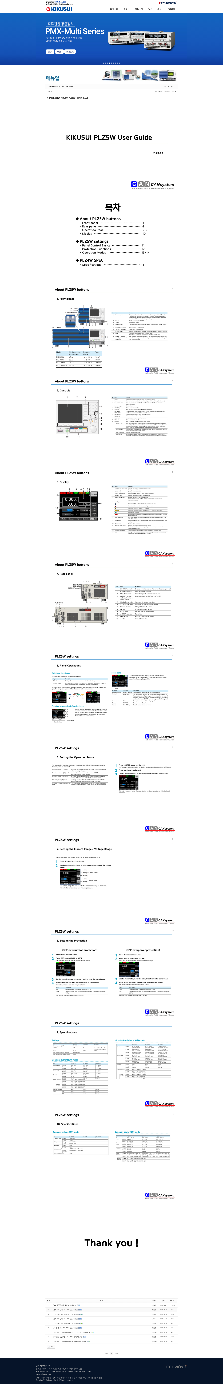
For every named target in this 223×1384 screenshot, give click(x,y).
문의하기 (171, 9)
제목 (101, 1300)
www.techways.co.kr (43, 1374)
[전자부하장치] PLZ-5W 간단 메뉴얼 (60, 86)
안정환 (50, 91)
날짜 (163, 1300)
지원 (159, 9)
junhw (154, 1319)
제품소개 (139, 9)
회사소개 (114, 9)
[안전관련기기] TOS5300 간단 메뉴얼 (66, 1323)
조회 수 (172, 1300)
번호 (48, 1300)
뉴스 (150, 9)
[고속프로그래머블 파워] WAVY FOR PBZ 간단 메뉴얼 (71, 1332)
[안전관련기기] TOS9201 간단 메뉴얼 (66, 1314)
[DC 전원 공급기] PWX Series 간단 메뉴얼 (67, 1337)
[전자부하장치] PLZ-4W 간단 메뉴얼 (65, 1319)
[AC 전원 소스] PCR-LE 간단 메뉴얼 (65, 1328)
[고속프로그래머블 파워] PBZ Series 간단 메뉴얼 (70, 1341)
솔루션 (126, 9)
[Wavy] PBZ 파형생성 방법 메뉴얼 (65, 1305)
